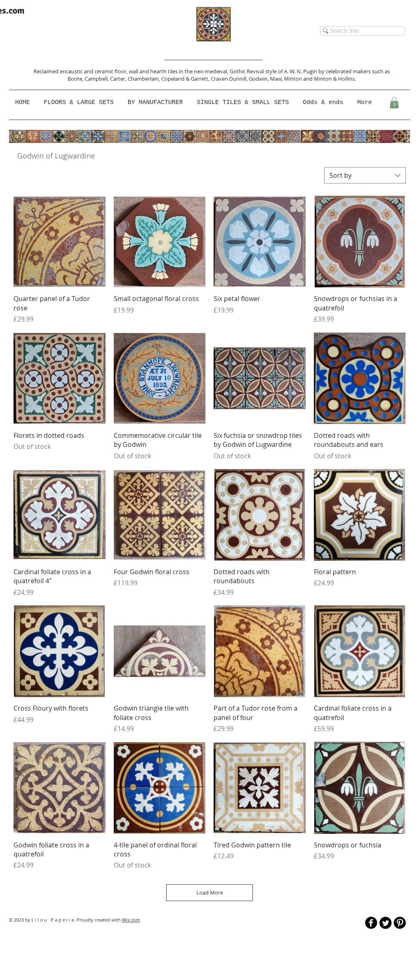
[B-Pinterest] (400, 923)
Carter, (119, 78)
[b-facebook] (371, 923)
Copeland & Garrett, (186, 78)
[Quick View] (60, 242)
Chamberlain (143, 78)
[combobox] (365, 175)
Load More (209, 892)
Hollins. (347, 78)
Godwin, (259, 78)
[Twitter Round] (385, 923)
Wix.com (131, 920)
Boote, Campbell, (89, 78)
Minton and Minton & (311, 78)
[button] (156, 102)
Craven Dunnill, (230, 78)
